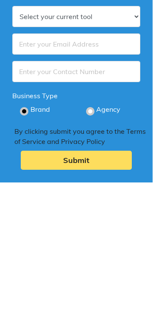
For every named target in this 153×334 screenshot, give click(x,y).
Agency (108, 109)
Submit (76, 160)
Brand (40, 109)
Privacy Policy (83, 141)
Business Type (35, 95)
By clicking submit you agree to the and (80, 136)
